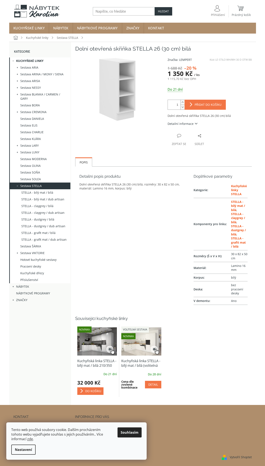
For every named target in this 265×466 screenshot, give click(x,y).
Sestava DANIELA (32, 119)
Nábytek (22, 286)
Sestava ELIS (28, 125)
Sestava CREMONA (33, 112)
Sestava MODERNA (33, 159)
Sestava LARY (29, 146)
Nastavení (23, 449)
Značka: (180, 60)
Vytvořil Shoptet (241, 457)
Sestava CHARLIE (32, 132)
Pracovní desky (30, 266)
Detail (153, 384)
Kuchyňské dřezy (32, 273)
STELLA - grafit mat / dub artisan (44, 239)
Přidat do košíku (208, 105)
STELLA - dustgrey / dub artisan (43, 226)
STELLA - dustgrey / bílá (37, 219)
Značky (21, 300)
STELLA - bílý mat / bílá (37, 192)
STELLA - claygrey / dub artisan (43, 213)
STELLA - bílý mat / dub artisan (42, 199)
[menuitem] (29, 28)
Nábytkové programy (33, 293)
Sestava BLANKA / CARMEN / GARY (40, 96)
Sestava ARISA (30, 81)
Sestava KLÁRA (30, 139)
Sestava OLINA (30, 166)
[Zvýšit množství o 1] (182, 102)
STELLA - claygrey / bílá (37, 206)
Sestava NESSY (30, 88)
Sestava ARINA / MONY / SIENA (41, 74)
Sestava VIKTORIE (32, 253)
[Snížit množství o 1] (182, 107)
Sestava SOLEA (30, 179)
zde (30, 439)
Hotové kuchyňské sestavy (38, 260)
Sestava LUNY (29, 152)
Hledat (163, 11)
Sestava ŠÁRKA (30, 246)
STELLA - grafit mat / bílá (38, 233)
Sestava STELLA (31, 186)
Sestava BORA (30, 105)
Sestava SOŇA (30, 172)
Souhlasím (129, 432)
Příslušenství (29, 280)
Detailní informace (181, 124)
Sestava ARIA (29, 67)
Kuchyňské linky (30, 61)
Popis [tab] (84, 162)
